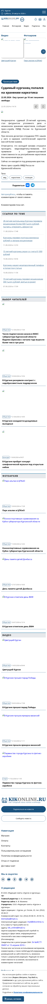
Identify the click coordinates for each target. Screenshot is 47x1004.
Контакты (5, 845)
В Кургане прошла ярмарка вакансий (21, 745)
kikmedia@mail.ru (9, 918)
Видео (26, 26)
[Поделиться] (36, 106)
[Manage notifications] (5, 999)
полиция (28, 177)
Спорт (5, 779)
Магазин (5, 835)
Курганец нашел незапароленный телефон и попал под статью (23, 266)
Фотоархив (16, 26)
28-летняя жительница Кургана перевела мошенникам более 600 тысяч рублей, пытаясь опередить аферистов (22, 224)
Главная (5, 26)
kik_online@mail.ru (16, 927)
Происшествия (10, 81)
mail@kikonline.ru (35, 921)
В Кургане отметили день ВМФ (18, 626)
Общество (6, 330)
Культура (6, 457)
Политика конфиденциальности (16, 855)
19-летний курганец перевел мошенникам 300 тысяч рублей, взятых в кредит (23, 280)
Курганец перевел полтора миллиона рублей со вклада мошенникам (21, 239)
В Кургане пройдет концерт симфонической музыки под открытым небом (23, 464)
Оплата (4, 840)
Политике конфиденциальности (27, 992)
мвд (4, 177)
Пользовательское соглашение (16, 850)
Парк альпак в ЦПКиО (13, 510)
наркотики (15, 177)
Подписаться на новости (23, 809)
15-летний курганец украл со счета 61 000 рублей (22, 253)
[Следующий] (43, 51)
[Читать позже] (43, 106)
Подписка (36, 26)
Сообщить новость (23, 818)
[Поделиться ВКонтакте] (28, 185)
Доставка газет (8, 866)
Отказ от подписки (10, 861)
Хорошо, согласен (13, 999)
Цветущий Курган (11, 669)
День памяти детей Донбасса (17, 588)
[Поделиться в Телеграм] (33, 185)
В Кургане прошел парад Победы (19, 707)
